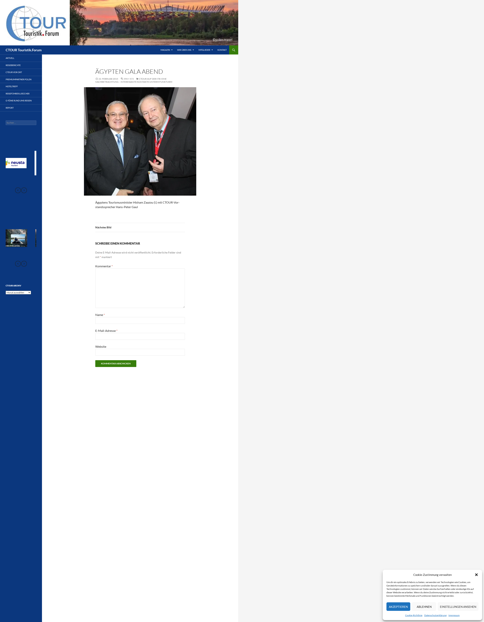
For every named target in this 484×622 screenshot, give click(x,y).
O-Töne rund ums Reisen (19, 100)
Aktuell (10, 58)
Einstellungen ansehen (458, 606)
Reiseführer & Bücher (17, 93)
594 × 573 (129, 78)
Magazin (165, 50)
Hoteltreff (12, 86)
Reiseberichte (13, 65)
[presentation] (18, 190)
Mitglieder (204, 50)
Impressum (454, 615)
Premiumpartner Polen (18, 79)
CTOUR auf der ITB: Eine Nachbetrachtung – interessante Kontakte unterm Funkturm (133, 80)
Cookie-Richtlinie (413, 615)
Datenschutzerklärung (435, 615)
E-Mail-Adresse (106, 330)
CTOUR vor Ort (14, 72)
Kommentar (104, 266)
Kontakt (222, 50)
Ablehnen (424, 606)
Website (100, 346)
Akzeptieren (398, 606)
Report (10, 108)
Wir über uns (184, 50)
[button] (476, 575)
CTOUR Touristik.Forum (24, 50)
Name (100, 314)
